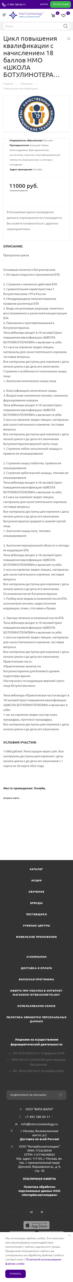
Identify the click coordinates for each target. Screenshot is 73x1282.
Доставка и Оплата (36, 968)
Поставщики (36, 914)
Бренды (36, 903)
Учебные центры (36, 925)
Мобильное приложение (36, 936)
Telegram (41, 1212)
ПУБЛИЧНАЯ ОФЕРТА (39, 1178)
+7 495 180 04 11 (16, 4)
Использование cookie (36, 1006)
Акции (36, 880)
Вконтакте (31, 1212)
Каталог (36, 869)
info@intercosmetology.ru (39, 1124)
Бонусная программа (36, 979)
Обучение (36, 891)
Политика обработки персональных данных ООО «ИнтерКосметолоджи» (39, 1191)
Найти (65, 26)
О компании (37, 956)
